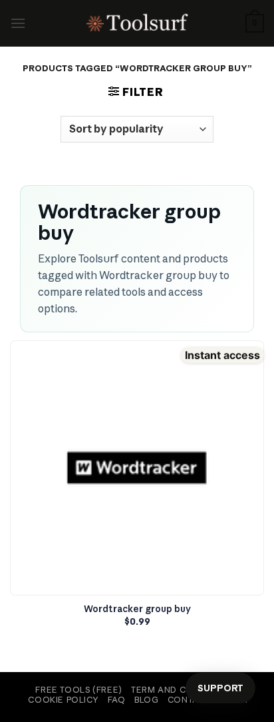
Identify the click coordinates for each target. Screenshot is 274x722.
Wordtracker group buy (137, 609)
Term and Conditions (183, 690)
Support (220, 688)
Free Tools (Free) (78, 690)
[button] (18, 23)
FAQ (117, 700)
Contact (188, 700)
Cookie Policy (63, 700)
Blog (146, 700)
